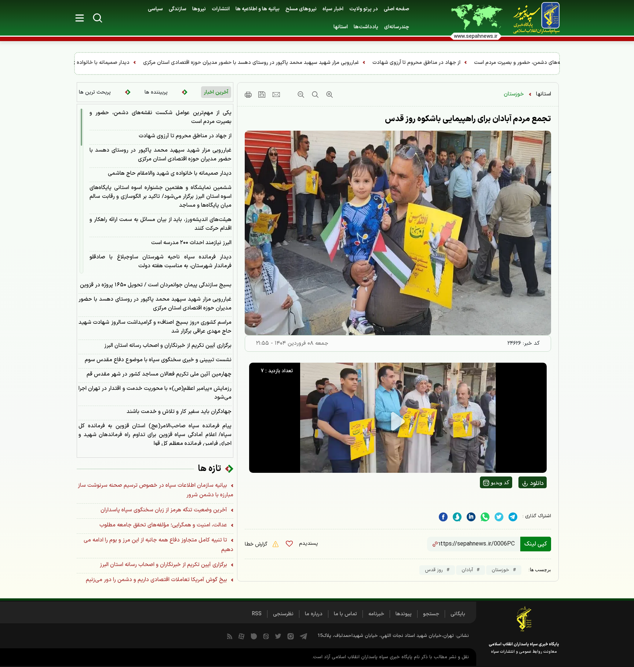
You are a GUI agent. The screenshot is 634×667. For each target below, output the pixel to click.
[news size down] (301, 94)
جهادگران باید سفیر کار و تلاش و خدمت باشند (179, 411)
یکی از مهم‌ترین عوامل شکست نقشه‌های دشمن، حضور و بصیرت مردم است (161, 117)
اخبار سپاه (333, 9)
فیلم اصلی (521, 502)
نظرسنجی (283, 614)
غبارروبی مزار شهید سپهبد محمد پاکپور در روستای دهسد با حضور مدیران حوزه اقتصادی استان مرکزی (381, 62)
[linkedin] (485, 517)
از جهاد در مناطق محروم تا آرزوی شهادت (546, 62)
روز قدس (434, 570)
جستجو (431, 614)
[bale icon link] (254, 635)
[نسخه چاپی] (248, 94)
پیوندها (404, 614)
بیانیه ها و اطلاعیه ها (258, 9)
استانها (543, 94)
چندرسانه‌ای (396, 27)
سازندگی (177, 9)
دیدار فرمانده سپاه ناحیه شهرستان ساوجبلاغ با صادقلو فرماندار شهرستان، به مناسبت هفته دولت (161, 261)
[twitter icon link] (278, 635)
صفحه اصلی (396, 9)
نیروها (199, 9)
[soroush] (457, 517)
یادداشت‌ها (366, 27)
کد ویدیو (499, 482)
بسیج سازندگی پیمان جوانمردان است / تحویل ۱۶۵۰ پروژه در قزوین (156, 285)
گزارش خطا (257, 544)
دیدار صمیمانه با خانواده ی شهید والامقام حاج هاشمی (200, 62)
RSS (257, 614)
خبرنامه (376, 614)
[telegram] (513, 517)
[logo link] (532, 18)
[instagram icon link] (290, 635)
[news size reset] (314, 94)
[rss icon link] (229, 635)
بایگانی (458, 614)
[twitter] (499, 517)
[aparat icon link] (241, 635)
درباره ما (314, 614)
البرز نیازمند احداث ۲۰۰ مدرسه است (191, 243)
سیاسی (155, 9)
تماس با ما (345, 614)
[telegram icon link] (303, 635)
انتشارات (221, 9)
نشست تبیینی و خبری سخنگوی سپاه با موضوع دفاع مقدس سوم (158, 360)
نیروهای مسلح (301, 9)
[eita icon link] (266, 635)
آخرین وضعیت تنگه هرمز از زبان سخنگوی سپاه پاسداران (165, 510)
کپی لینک (535, 544)
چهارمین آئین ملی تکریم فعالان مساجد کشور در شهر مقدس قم (159, 374)
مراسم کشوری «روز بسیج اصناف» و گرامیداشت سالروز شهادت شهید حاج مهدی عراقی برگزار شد (155, 327)
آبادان (467, 570)
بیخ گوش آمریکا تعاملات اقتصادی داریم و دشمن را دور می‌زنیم (157, 580)
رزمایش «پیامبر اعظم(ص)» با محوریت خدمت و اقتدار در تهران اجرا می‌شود (155, 393)
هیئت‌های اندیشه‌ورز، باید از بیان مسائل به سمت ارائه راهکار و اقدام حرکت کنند (161, 224)
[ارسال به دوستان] (276, 94)
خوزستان (514, 94)
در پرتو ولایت (363, 9)
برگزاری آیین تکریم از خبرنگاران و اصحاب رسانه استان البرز (168, 345)
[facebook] (443, 517)
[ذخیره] (262, 94)
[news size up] (328, 94)
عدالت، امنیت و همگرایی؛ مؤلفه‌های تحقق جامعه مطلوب (164, 525)
